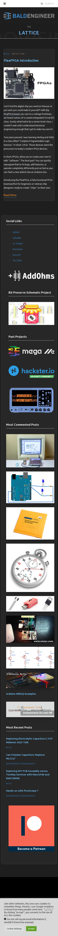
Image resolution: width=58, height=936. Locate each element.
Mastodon (18, 249)
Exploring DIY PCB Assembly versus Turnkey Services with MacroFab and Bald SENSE (27, 775)
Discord (16, 255)
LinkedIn (17, 238)
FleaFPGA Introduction (21, 60)
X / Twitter (18, 243)
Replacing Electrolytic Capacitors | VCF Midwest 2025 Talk (29, 740)
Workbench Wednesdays (20, 764)
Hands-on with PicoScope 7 (22, 790)
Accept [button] (31, 928)
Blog (7, 54)
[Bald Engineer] (29, 14)
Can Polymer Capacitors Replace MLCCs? (25, 756)
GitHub (16, 232)
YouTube (17, 260)
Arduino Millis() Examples (21, 693)
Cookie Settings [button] (14, 928)
